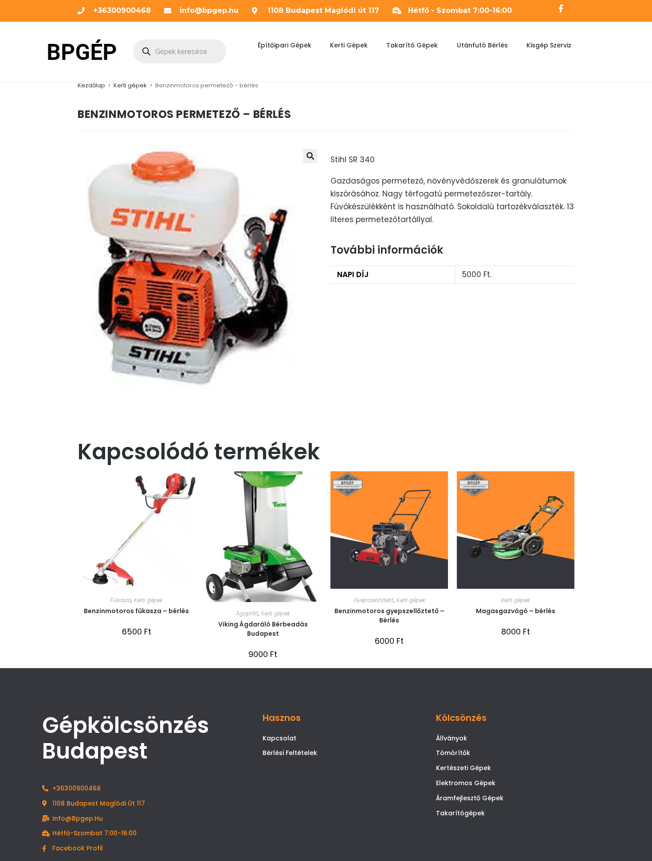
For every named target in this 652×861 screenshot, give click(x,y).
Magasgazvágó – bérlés (515, 611)
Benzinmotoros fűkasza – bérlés (136, 611)
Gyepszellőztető (373, 600)
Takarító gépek (412, 45)
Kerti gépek (349, 45)
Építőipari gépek (284, 45)
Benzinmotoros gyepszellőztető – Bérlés (389, 616)
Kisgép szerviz (548, 45)
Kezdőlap (91, 85)
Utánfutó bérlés (482, 45)
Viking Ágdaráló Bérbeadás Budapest (263, 629)
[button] (310, 156)
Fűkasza (120, 600)
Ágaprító (247, 613)
